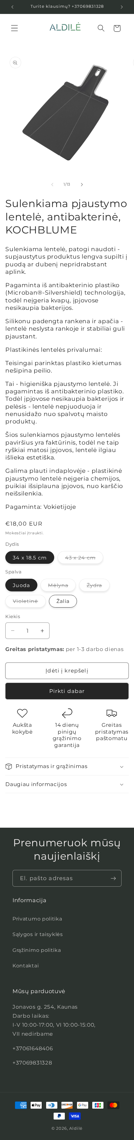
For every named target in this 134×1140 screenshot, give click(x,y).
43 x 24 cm (84, 559)
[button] (14, 28)
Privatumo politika (37, 919)
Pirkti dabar (67, 691)
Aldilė (76, 1128)
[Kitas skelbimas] (122, 7)
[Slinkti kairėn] (52, 184)
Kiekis (12, 616)
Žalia (62, 601)
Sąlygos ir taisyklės (37, 934)
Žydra (98, 586)
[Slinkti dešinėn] (82, 184)
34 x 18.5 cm (30, 557)
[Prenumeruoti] (113, 878)
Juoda (21, 585)
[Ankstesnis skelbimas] (12, 7)
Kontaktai (25, 965)
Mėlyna (62, 586)
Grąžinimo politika (36, 950)
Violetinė (29, 603)
